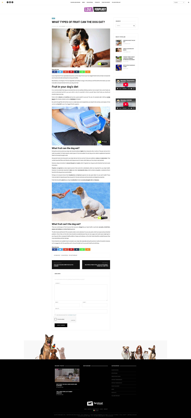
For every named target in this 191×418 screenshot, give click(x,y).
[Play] (117, 88)
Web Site (57, 308)
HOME (85, 409)
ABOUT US (90, 409)
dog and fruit (57, 255)
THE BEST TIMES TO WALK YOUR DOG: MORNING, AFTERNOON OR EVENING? (129, 58)
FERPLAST (106, 409)
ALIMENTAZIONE (115, 370)
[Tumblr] (76, 72)
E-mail (84, 302)
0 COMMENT (62, 26)
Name (56, 302)
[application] (126, 84)
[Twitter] (60, 72)
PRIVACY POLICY (96, 409)
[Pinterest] (71, 72)
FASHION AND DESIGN (75, 2)
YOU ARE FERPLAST (116, 2)
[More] (87, 72)
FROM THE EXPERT (106, 2)
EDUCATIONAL (90, 2)
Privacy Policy (72, 315)
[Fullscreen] (134, 88)
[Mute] (131, 88)
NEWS (83, 2)
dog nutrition (64, 255)
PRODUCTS (97, 2)
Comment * (57, 283)
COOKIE (101, 409)
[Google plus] (65, 72)
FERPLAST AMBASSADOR (117, 379)
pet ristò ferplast (73, 255)
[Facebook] (54, 72)
